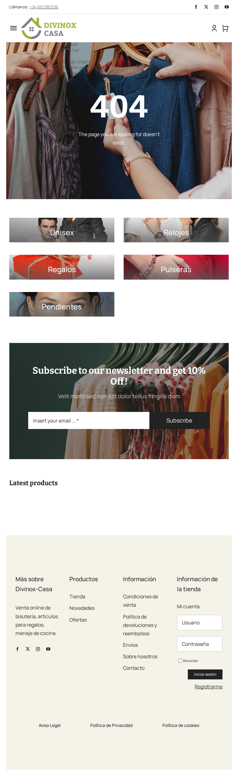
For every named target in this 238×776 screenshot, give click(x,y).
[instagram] (216, 7)
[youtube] (227, 7)
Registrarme (209, 686)
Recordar (190, 660)
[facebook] (196, 7)
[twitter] (206, 7)
